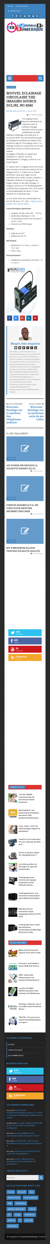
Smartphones (30, 1215)
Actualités (11, 87)
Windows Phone (14, 1198)
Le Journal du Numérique (29, 1237)
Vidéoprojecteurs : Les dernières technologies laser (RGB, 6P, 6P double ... (29, 897)
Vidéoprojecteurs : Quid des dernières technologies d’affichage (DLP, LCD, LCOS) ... (30, 928)
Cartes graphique (30, 1198)
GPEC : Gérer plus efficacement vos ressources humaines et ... (30, 977)
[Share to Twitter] (16, 320)
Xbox (31, 1192)
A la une (11, 1192)
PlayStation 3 (12, 1226)
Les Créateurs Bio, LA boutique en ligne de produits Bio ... (28, 866)
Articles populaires (18, 943)
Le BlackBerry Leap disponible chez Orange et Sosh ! (23, 1134)
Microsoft (21, 1192)
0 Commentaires (35, 115)
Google (17, 1215)
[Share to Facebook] (9, 320)
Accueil (10, 6)
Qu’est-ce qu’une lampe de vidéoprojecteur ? (29, 853)
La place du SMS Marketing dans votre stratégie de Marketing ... (29, 992)
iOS (9, 1215)
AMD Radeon (21, 1203)
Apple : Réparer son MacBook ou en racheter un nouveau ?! (21, 1161)
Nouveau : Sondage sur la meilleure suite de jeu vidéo (36, 413)
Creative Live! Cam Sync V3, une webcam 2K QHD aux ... (30, 841)
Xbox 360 (28, 1220)
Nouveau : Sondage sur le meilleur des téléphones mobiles (14, 414)
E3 (20, 1220)
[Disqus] (25, 591)
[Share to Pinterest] (35, 320)
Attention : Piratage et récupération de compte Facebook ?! (24, 1143)
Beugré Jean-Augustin (15, 111)
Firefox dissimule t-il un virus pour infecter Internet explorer (22, 508)
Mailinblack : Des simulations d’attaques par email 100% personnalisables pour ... (29, 814)
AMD (10, 1203)
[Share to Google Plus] (22, 320)
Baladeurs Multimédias (16, 1209)
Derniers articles (17, 787)
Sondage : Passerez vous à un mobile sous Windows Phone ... (30, 1006)
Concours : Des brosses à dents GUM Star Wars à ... (29, 964)
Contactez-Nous (22, 6)
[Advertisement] (25, 58)
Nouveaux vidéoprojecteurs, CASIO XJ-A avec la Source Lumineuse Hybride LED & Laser (24, 1114)
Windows (11, 1220)
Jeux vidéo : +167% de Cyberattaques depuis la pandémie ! (29, 828)
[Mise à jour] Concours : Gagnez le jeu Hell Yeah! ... (30, 952)
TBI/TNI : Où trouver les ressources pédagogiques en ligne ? (30, 1019)
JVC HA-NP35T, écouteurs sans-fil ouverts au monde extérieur (26, 798)
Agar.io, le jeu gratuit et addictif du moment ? (23, 1152)
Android (32, 1209)
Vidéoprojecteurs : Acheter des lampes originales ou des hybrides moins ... (27, 881)
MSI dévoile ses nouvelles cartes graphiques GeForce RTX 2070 (30, 913)
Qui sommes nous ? (14, 11)
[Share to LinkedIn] (28, 320)
